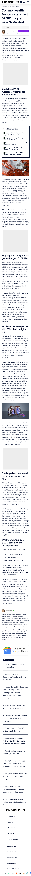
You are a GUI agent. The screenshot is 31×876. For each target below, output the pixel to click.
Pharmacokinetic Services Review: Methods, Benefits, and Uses (14, 802)
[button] (20, 2)
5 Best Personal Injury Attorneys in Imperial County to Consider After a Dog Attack (14, 789)
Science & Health (15, 6)
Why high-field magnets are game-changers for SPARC (15, 139)
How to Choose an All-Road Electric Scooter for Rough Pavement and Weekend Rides (14, 764)
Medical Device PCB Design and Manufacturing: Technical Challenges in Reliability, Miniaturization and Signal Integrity (15, 692)
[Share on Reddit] (16, 873)
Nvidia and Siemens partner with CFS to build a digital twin (15, 144)
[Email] (23, 873)
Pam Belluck (11, 31)
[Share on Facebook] (2, 873)
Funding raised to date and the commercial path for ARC (13, 148)
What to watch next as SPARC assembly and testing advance (13, 153)
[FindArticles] (10, 2)
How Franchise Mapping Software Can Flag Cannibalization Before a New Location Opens (15, 741)
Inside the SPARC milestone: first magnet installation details (14, 134)
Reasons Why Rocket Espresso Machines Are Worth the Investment (15, 718)
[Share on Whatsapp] (9, 873)
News (9, 6)
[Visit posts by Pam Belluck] (3, 32)
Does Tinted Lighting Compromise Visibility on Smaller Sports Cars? (15, 677)
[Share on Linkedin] (13, 873)
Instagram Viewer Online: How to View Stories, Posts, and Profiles (15, 776)
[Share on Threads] (20, 873)
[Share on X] (5, 873)
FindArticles (4, 6)
